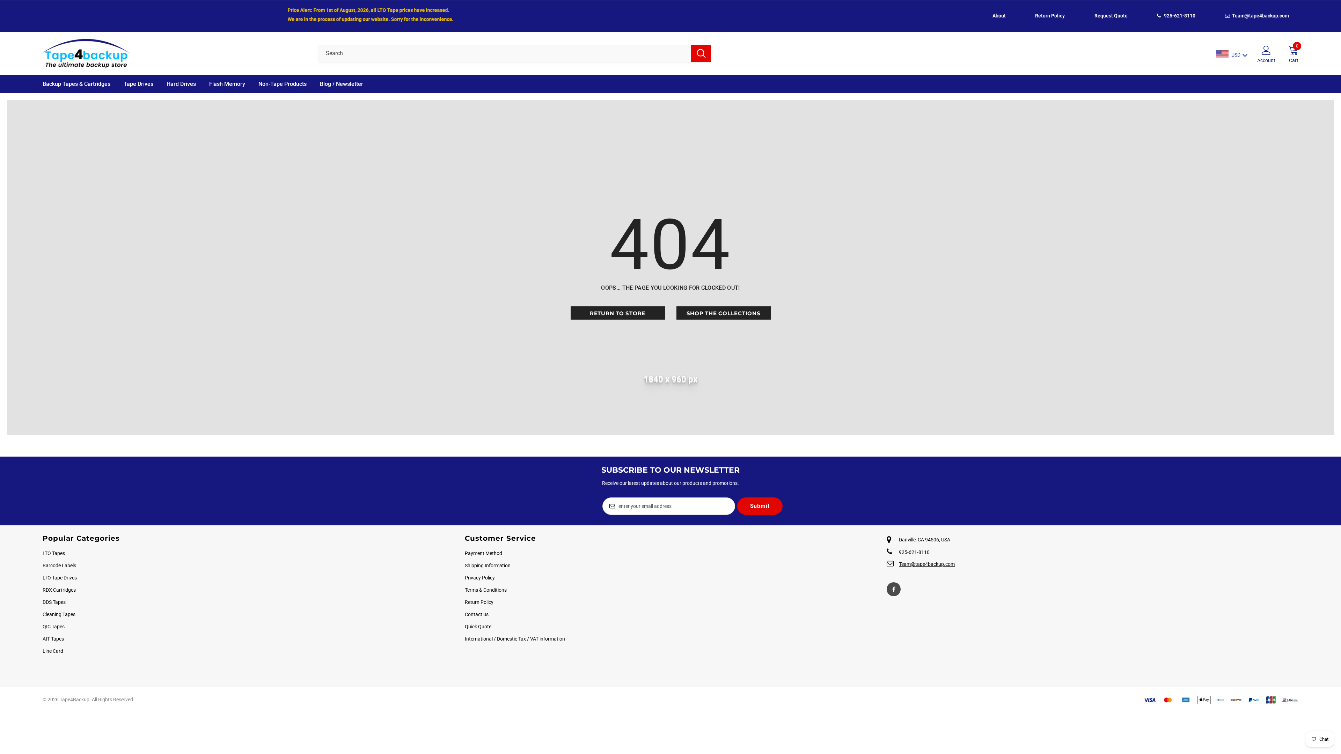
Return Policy (1050, 16)
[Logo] (175, 53)
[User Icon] (1266, 50)
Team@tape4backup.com (1260, 16)
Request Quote (1111, 16)
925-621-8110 (1179, 16)
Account (1266, 60)
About (999, 16)
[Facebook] (894, 589)
